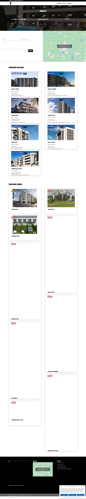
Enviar (30, 51)
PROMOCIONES (59, 3)
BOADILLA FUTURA (51, 292)
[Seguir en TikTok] (43, 24)
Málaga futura (14, 142)
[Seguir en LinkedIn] (46, 24)
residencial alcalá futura (53, 450)
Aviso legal (78, 497)
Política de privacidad (73, 497)
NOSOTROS (64, 3)
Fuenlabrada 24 (14, 398)
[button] (84, 486)
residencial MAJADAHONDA (53, 371)
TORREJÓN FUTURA (14, 209)
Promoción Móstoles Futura (17, 420)
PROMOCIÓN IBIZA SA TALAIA (16, 168)
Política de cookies (67, 497)
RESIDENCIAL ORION (14, 319)
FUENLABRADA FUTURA (15, 236)
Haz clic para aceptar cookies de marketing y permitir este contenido (64, 46)
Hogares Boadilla (14, 115)
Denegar (72, 494)
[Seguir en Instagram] (40, 24)
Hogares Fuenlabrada (52, 89)
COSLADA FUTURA (51, 209)
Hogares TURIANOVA (15, 89)
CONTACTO (73, 3)
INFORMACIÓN (69, 3)
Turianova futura (51, 115)
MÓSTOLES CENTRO (51, 142)
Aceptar (64, 494)
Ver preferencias (81, 494)
